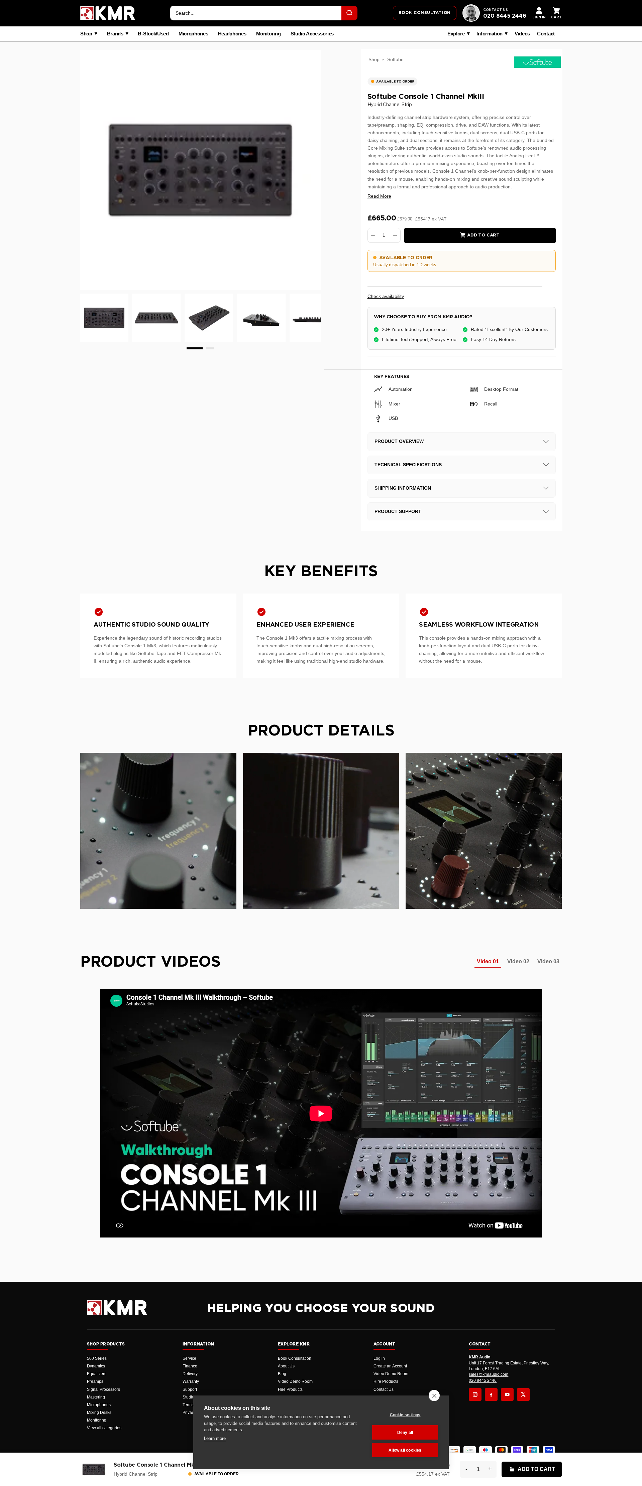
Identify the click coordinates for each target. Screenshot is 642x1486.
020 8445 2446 (504, 16)
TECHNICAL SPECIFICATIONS (408, 464)
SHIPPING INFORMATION (402, 488)
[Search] (349, 13)
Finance (190, 1366)
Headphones (232, 34)
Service (189, 1358)
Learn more (215, 1438)
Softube (395, 59)
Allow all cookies (405, 1450)
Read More (379, 196)
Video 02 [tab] (518, 961)
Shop (86, 34)
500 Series (97, 1358)
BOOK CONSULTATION (425, 13)
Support (190, 1389)
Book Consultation (294, 1358)
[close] (434, 1395)
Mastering (96, 1397)
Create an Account (390, 1366)
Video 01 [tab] (488, 961)
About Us (286, 1366)
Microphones (193, 34)
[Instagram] (475, 1394)
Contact (546, 34)
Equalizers (96, 1373)
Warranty (191, 1381)
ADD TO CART (536, 1469)
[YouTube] (507, 1394)
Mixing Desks (99, 1412)
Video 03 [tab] (548, 961)
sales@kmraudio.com (488, 1374)
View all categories (104, 1428)
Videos (522, 34)
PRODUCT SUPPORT (397, 511)
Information (489, 34)
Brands (115, 34)
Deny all (405, 1432)
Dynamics (96, 1366)
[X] (523, 1394)
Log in (379, 1358)
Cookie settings (405, 1415)
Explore (456, 34)
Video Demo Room (295, 1381)
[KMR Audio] (107, 13)
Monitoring (268, 34)
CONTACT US (495, 10)
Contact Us (383, 1389)
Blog (282, 1373)
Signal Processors (103, 1389)
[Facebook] (491, 1394)
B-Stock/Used (153, 34)
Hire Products (290, 1389)
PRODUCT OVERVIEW (399, 441)
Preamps (95, 1381)
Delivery (190, 1373)
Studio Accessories (312, 34)
